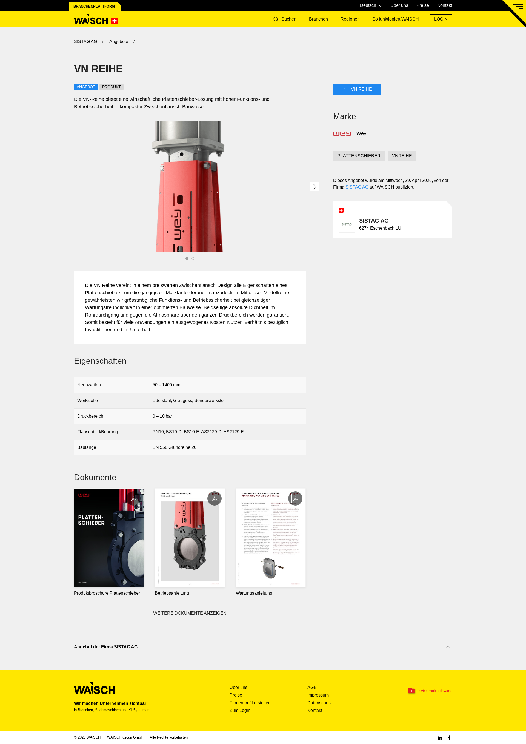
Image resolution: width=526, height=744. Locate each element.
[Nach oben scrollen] (448, 647)
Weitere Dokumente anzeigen (190, 613)
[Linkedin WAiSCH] (440, 737)
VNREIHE (402, 155)
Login (441, 19)
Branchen (318, 19)
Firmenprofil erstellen (250, 702)
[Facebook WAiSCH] (449, 737)
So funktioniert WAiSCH (395, 19)
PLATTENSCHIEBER (359, 155)
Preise (422, 5)
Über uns (399, 5)
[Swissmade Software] (418, 691)
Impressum (318, 695)
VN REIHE (361, 89)
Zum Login (240, 710)
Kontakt (444, 5)
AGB (312, 687)
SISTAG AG (356, 187)
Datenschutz (319, 702)
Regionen (350, 19)
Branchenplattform (94, 6)
